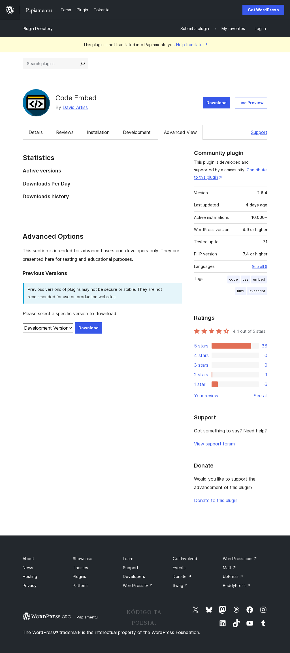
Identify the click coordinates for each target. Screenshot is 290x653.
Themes (80, 567)
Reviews (65, 132)
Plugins (79, 576)
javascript (257, 291)
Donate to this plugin (215, 500)
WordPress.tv (138, 585)
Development (137, 132)
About (28, 558)
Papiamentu (87, 617)
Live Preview (251, 102)
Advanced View (180, 132)
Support (259, 132)
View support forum (214, 444)
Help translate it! (191, 44)
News (28, 567)
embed (259, 279)
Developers (134, 576)
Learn (128, 558)
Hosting (30, 576)
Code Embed (76, 98)
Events (179, 567)
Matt (229, 567)
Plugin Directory (38, 28)
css (245, 279)
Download (216, 102)
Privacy (30, 585)
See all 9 (259, 266)
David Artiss (75, 107)
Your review (206, 395)
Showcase (82, 558)
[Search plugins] (82, 63)
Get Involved (185, 558)
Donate (182, 576)
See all (260, 395)
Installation (98, 132)
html (240, 291)
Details (36, 132)
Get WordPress (263, 9)
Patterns (81, 585)
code (233, 279)
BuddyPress (236, 585)
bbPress (233, 576)
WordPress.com (240, 558)
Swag (180, 585)
